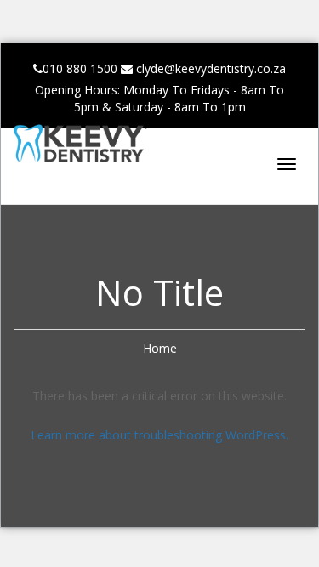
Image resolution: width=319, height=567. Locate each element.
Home (160, 348)
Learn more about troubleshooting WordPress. (159, 435)
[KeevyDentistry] (99, 147)
